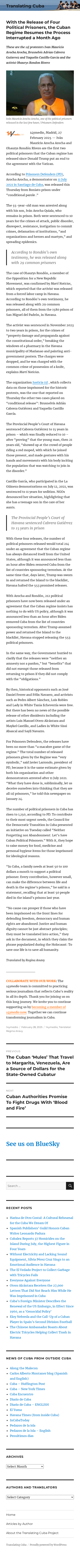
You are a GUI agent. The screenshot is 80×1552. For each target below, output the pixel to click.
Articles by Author (19, 1524)
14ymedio (12, 1027)
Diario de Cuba (20, 1399)
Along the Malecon (24, 1368)
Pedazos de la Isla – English (30, 1430)
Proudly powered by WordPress (48, 1544)
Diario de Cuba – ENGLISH (29, 1404)
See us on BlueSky (33, 1144)
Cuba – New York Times (27, 1389)
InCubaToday (19, 1420)
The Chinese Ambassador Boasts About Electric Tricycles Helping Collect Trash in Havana (40, 1332)
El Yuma (16, 1410)
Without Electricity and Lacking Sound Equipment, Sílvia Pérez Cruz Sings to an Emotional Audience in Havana (40, 1259)
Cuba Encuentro (21, 1394)
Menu (68, 5)
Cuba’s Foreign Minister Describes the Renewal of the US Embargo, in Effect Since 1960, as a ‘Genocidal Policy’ (42, 1306)
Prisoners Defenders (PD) (44, 174)
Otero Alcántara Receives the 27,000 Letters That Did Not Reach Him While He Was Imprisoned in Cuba (40, 1291)
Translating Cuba (25, 6)
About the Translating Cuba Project (32, 1533)
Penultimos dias (21, 1436)
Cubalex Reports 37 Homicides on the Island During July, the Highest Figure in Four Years (39, 1244)
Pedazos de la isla (22, 1425)
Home (10, 1514)
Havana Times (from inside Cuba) (34, 1415)
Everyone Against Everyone (30, 1280)
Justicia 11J (40, 382)
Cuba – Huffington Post (27, 1384)
